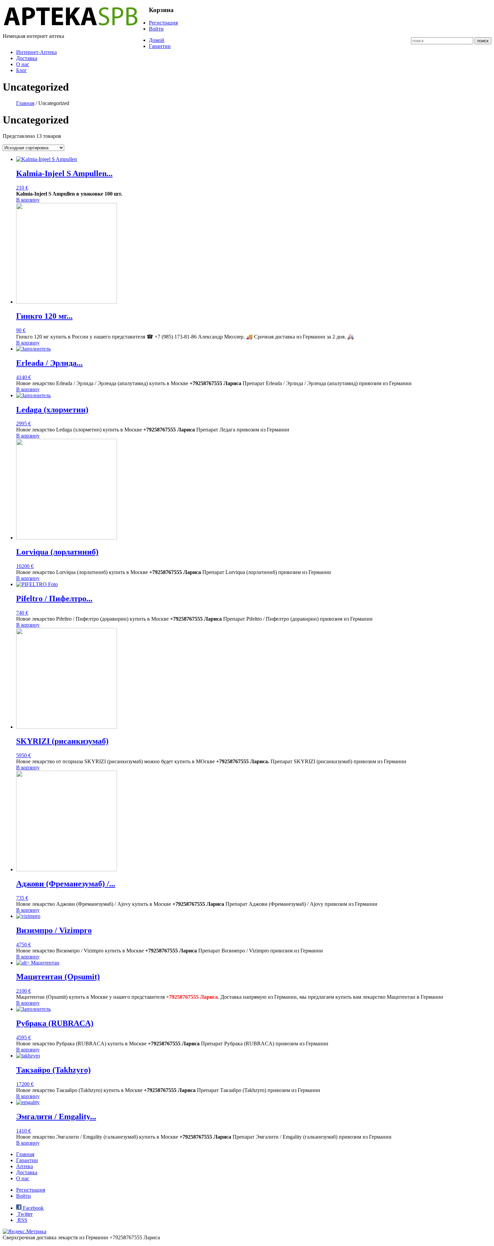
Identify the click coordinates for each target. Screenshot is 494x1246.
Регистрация (163, 22)
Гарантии (160, 46)
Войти (156, 29)
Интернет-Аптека (36, 52)
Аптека (24, 1166)
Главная (25, 103)
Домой (156, 40)
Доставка (26, 58)
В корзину (28, 200)
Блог (21, 70)
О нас (22, 64)
